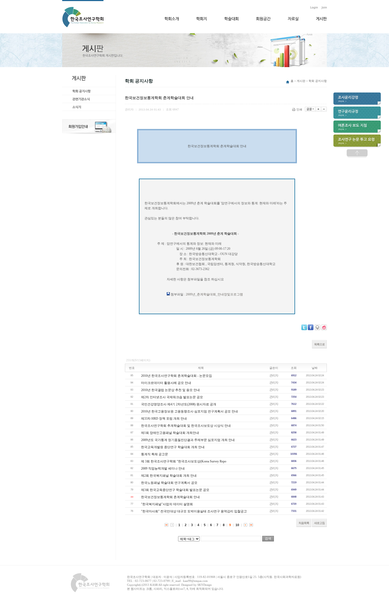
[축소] (324, 109)
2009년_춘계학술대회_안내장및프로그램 (214, 294)
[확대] (318, 109)
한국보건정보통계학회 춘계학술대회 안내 (170, 497)
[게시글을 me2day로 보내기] (317, 327)
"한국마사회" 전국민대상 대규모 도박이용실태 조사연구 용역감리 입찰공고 (194, 511)
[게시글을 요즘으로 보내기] (324, 327)
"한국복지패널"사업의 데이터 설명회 (167, 504)
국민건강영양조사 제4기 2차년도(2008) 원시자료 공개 (178, 404)
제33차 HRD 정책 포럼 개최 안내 (164, 418)
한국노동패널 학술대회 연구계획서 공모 (169, 483)
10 (237, 525)
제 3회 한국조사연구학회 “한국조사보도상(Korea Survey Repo (183, 461)
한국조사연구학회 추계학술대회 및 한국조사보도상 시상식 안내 (186, 426)
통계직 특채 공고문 (154, 454)
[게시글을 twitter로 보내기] (304, 327)
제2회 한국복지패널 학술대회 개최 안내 (169, 475)
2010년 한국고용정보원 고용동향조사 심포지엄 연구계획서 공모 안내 (189, 411)
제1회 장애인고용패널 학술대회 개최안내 (170, 433)
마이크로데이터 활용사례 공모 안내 (166, 383)
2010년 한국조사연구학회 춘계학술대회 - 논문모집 (176, 376)
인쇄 (299, 109)
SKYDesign (204, 584)
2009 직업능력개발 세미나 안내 (163, 468)
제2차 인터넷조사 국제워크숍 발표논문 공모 (172, 397)
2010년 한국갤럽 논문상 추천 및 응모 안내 (170, 390)
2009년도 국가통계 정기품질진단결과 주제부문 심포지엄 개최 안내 (188, 440)
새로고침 (319, 523)
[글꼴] (310, 109)
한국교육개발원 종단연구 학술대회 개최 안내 (173, 447)
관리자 (273, 375)
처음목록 (303, 523)
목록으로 (319, 344)
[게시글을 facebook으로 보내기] (311, 327)
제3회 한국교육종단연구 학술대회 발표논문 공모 (175, 490)
